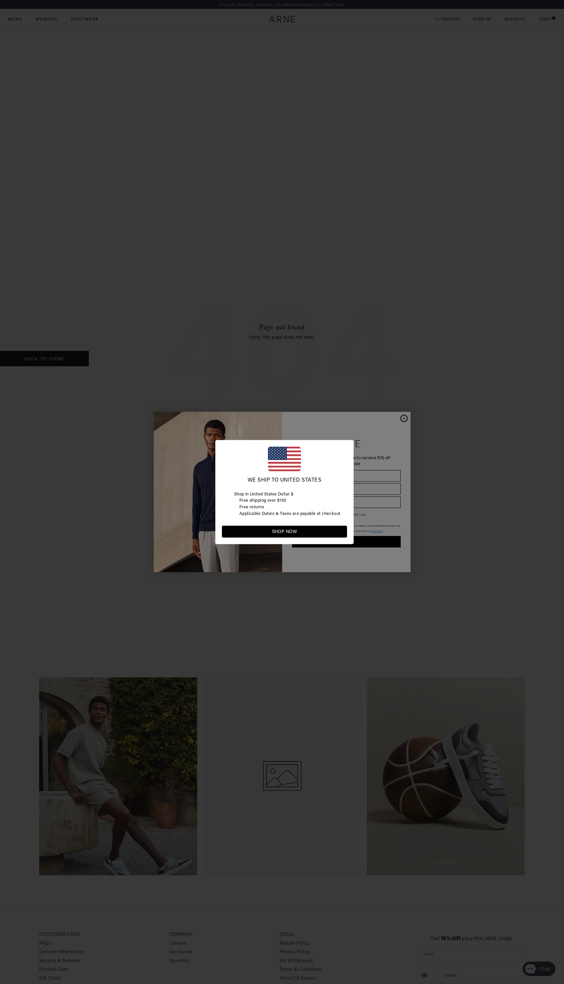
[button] (341, 531)
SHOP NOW (284, 531)
